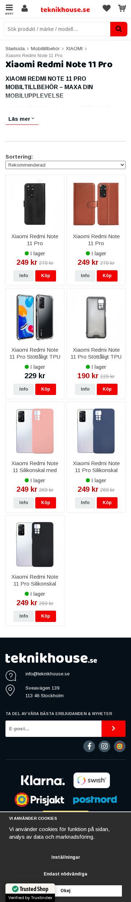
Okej (65, 890)
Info (23, 275)
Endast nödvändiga (65, 874)
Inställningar (65, 857)
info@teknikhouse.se (47, 673)
